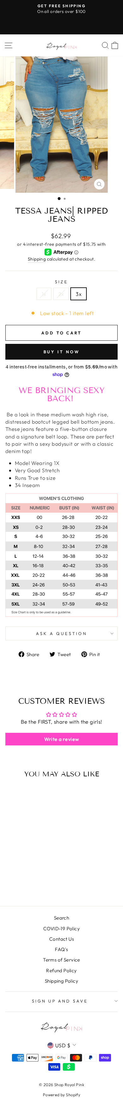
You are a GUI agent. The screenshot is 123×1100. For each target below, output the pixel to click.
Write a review (61, 739)
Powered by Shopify (61, 1094)
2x (61, 294)
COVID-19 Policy (61, 929)
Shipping (37, 259)
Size (61, 281)
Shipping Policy (61, 981)
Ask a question (61, 633)
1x (44, 294)
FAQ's (61, 949)
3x (78, 294)
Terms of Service (61, 960)
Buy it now (62, 351)
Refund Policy (61, 971)
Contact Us (61, 939)
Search (61, 918)
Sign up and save (60, 1000)
